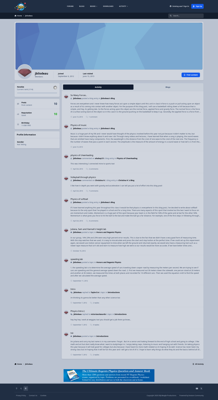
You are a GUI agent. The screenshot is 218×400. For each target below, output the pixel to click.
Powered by (191, 395)
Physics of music (79, 125)
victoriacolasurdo (98, 314)
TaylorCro (95, 292)
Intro (73, 289)
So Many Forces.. (79, 95)
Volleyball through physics (83, 177)
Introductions (114, 292)
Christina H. (100, 180)
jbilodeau (77, 98)
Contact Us (33, 395)
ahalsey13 (99, 158)
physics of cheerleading (82, 155)
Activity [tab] (98, 87)
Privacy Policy (21, 395)
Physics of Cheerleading (127, 158)
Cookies (43, 395)
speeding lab (77, 259)
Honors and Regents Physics (108, 232)
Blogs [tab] (168, 87)
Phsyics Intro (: (78, 311)
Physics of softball (79, 199)
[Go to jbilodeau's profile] (66, 96)
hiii (72, 333)
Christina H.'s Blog (126, 180)
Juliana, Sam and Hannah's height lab (88, 229)
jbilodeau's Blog (108, 98)
